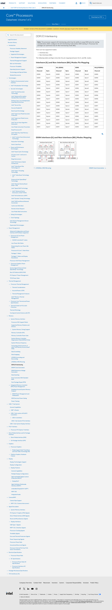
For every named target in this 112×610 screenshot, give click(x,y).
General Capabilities (15, 407)
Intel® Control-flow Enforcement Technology (21, 137)
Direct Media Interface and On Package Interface (19, 433)
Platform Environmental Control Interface (19, 81)
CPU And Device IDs (14, 574)
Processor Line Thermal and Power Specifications (20, 302)
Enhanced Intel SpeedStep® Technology (18, 180)
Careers (61, 583)
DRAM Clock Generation (18, 367)
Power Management (14, 228)
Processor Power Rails (16, 542)
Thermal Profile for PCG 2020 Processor (19, 306)
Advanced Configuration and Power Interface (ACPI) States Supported (19, 232)
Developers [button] (42, 3)
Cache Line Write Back (17, 206)
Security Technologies (17, 89)
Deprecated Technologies (17, 225)
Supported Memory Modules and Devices (20, 325)
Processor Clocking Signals (17, 530)
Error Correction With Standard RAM (19, 378)
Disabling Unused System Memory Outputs (20, 390)
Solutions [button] (31, 3)
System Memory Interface (18, 319)
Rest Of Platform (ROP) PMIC (18, 272)
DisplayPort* (15, 481)
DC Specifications (15, 558)
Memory (11, 316)
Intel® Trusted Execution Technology (18, 92)
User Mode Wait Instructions (19, 211)
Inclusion (86, 583)
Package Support (14, 51)
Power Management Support (18, 57)
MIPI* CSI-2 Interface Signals (18, 527)
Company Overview (25, 583)
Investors (54, 583)
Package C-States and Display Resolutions (19, 257)
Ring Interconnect (16, 159)
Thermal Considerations (18, 287)
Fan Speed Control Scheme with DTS (20, 313)
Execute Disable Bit (16, 108)
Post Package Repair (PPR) (18, 382)
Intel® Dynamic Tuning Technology (20, 198)
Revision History (12, 42)
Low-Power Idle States (17, 243)
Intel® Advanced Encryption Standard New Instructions (18, 97)
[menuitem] (4, 7)
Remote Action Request (17, 208)
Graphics (11, 443)
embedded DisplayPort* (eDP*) (19, 488)
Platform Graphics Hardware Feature (18, 455)
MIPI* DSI (14, 491)
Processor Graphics (16, 447)
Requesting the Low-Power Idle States (20, 246)
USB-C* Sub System (14, 404)
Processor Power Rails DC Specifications (19, 562)
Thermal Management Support (18, 60)
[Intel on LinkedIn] (28, 589)
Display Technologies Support (18, 462)
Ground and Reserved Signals (18, 545)
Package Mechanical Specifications (18, 570)
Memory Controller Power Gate (19, 335)
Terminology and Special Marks (18, 72)
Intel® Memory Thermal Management (17, 297)
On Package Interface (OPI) (18, 440)
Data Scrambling (15, 351)
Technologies (12, 78)
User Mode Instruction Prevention (20, 127)
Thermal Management (15, 281)
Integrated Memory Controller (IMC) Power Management (19, 385)
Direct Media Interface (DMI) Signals (20, 516)
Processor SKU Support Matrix (19, 322)
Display (11, 459)
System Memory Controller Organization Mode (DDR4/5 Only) (20, 339)
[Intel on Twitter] (24, 589)
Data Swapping (15, 354)
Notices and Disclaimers (86, 601)
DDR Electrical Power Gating (19, 398)
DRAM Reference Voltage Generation (18, 371)
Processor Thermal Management (20, 284)
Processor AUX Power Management (19, 260)
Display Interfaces (16, 521)
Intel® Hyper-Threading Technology (17, 171)
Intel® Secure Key (16, 105)
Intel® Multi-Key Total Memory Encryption (19, 133)
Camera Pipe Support (16, 500)
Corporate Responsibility (73, 583)
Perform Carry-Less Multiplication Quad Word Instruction (20, 101)
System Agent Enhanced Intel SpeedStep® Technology (18, 268)
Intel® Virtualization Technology (19, 85)
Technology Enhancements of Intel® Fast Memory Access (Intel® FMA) (20, 347)
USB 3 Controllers (17, 417)
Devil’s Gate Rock (16, 144)
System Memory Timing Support (21, 329)
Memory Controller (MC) (18, 332)
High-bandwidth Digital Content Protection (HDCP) (20, 477)
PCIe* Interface (13, 426)
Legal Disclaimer (12, 39)
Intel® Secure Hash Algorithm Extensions (19, 123)
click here (67, 29)
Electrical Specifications (15, 552)
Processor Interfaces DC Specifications (19, 567)
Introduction (12, 45)
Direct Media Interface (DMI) (18, 437)
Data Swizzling (15, 375)
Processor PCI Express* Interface (20, 430)
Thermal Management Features (20, 294)
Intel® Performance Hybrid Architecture (18, 162)
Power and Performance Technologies (17, 148)
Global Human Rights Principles (78, 602)
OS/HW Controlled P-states (19, 240)
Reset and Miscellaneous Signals (19, 519)
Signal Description (14, 506)
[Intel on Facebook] (20, 589)
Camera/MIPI (12, 497)
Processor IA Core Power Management (17, 236)
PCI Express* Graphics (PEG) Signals (20, 513)
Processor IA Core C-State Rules (20, 250)
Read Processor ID (16, 130)
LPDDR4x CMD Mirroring (18, 362)
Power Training (15, 401)
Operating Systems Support (17, 69)
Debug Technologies (16, 214)
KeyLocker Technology (17, 141)
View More (55, 24)
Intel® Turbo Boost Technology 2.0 (20, 175)
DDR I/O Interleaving (17, 364)
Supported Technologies (17, 54)
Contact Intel (38, 583)
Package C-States (16, 253)
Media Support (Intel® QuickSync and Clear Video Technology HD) (21, 450)
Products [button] (12, 3)
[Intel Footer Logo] (9, 593)
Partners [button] (52, 3)
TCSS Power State (15, 278)
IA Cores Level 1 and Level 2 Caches (19, 155)
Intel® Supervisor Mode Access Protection (19, 118)
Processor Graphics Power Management (18, 264)
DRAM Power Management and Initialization (20, 394)
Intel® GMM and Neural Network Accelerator (20, 202)
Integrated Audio (16, 494)
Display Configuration (16, 465)
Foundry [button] (62, 3)
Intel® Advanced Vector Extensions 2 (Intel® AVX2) (19, 191)
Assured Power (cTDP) (18, 290)
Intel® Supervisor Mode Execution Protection (20, 114)
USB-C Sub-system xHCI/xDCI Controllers (19, 414)
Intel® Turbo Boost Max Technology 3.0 (17, 167)
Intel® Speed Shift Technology (19, 188)
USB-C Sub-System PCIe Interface (20, 421)
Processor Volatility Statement (18, 48)
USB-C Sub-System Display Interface (20, 424)
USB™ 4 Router (15, 410)
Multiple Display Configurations (20, 474)
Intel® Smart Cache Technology (19, 152)
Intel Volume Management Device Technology (19, 221)
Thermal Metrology (15, 310)
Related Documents (15, 75)
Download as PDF (96, 17)
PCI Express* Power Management (19, 275)
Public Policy (94, 583)
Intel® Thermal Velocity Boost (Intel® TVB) (19, 184)
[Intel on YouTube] (32, 589)
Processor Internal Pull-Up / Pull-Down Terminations (19, 548)
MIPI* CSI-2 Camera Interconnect (20, 503)
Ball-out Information (15, 63)
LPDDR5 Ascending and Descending (17, 358)
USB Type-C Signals (15, 525)
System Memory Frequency (18, 343)
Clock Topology (15, 217)
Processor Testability (15, 66)
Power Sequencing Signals (17, 539)
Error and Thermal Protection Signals (20, 536)
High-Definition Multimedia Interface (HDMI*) (18, 485)
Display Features (15, 468)
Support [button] (22, 3)
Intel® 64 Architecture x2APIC (19, 195)
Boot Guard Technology (17, 111)
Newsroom (46, 583)
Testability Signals (15, 533)
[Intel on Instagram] (36, 589)
